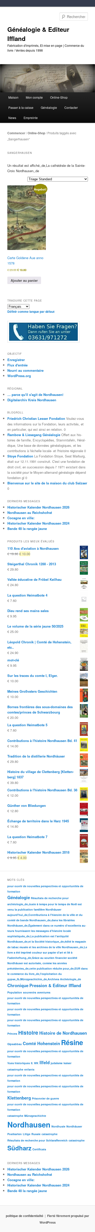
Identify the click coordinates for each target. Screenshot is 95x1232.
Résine (72, 1042)
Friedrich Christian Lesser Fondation (36, 418)
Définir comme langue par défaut (30, 311)
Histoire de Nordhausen (63, 1033)
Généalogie (18, 897)
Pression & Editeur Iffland (55, 985)
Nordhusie (58, 1126)
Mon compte (34, 97)
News (12, 117)
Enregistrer (16, 359)
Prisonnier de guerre (45, 1098)
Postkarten (14, 1134)
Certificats (39, 1149)
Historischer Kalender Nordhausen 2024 (38, 523)
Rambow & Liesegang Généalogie (33, 434)
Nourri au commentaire (25, 370)
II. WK (35, 1063)
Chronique (17, 985)
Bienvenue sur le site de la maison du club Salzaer (47, 483)
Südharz (19, 1148)
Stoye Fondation (20, 456)
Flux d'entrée (17, 365)
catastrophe (15, 1069)
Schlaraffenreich (57, 1140)
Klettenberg (19, 1098)
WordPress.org (19, 375)
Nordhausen (28, 1124)
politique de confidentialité (24, 1215)
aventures (43, 992)
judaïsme (57, 1063)
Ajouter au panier (24, 280)
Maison (13, 97)
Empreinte (31, 117)
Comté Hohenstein (41, 1043)
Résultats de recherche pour (50, 898)
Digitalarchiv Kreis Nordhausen (31, 399)
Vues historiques (18, 1063)
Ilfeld (45, 1062)
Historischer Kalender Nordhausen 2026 (38, 507)
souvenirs (29, 992)
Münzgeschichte (35, 1116)
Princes (12, 1033)
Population (14, 992)
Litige (26, 1134)
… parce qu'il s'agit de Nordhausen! (35, 394)
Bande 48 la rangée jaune (27, 528)
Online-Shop (36, 133)
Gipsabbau (14, 1044)
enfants (29, 1069)
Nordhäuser (74, 1126)
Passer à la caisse (20, 107)
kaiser (67, 1063)
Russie (36, 1134)
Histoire (28, 1032)
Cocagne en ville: (20, 517)
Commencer (16, 133)
